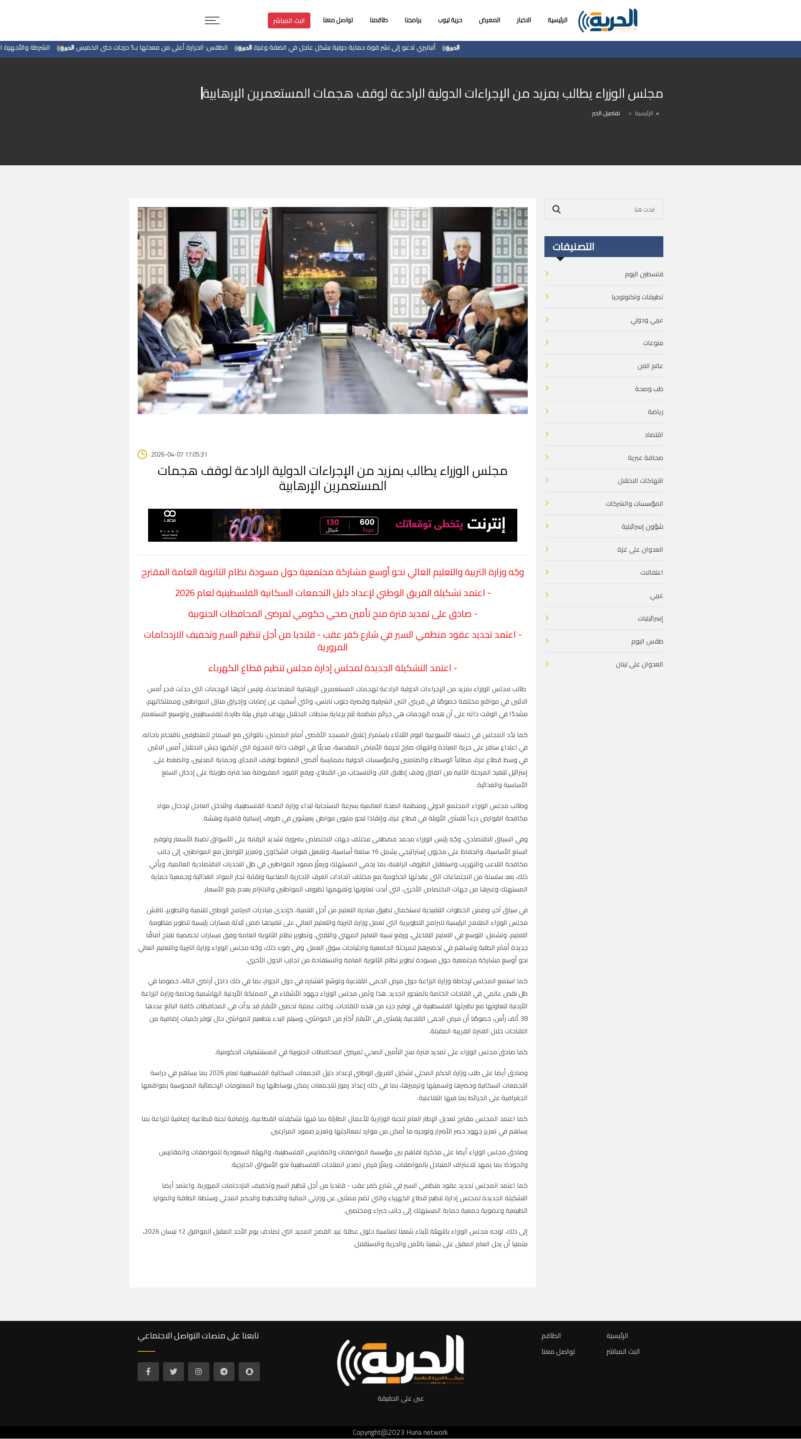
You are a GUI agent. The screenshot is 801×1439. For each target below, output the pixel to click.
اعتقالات (651, 572)
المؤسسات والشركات (634, 503)
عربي (656, 595)
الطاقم (551, 1335)
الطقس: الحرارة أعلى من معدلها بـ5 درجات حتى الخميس (187, 47)
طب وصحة (649, 388)
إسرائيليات (650, 618)
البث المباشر (289, 20)
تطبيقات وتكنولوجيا (637, 296)
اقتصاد (654, 434)
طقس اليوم (647, 641)
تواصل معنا (558, 1351)
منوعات (653, 342)
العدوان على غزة (640, 549)
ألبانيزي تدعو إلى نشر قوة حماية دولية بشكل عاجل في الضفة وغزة (380, 47)
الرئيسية (640, 113)
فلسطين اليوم (644, 274)
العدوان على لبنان (639, 664)
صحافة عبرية (645, 457)
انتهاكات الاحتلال (640, 480)
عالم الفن (650, 365)
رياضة (655, 411)
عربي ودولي (647, 319)
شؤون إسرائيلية (642, 526)
